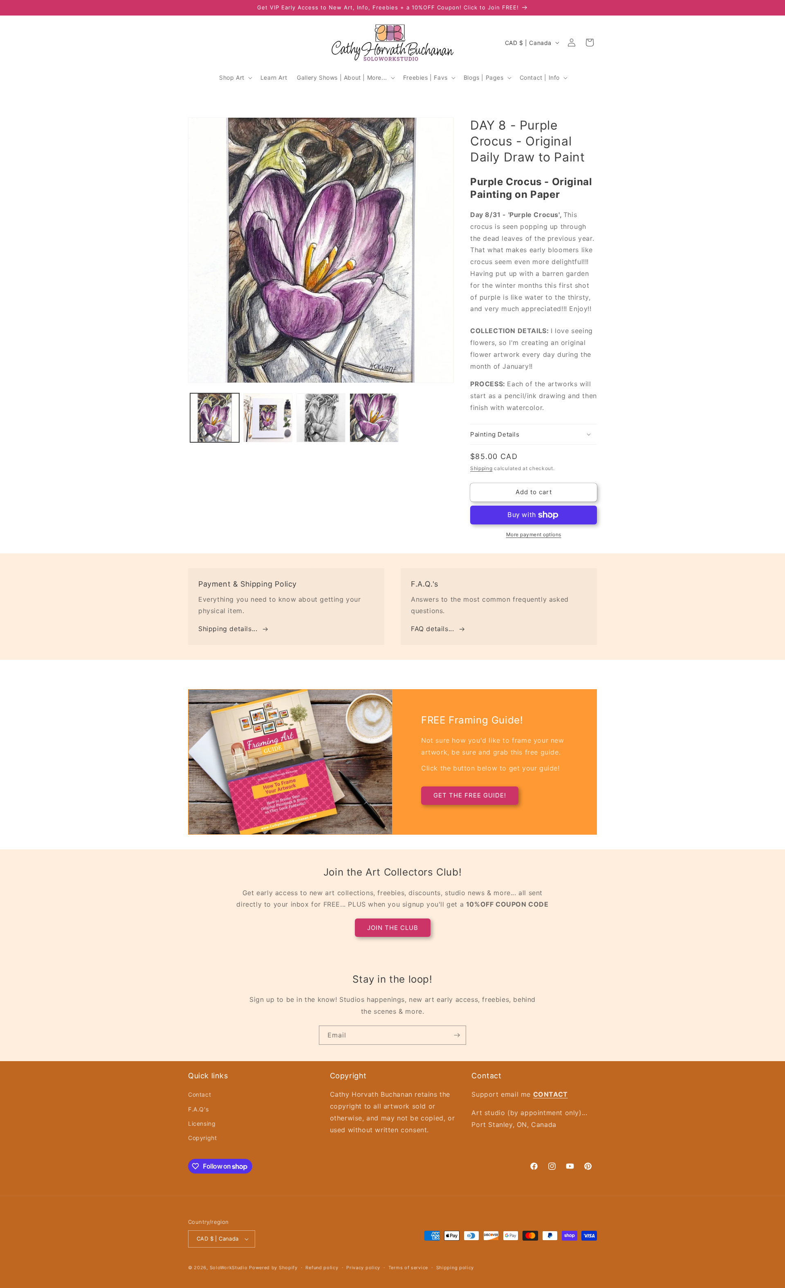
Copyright (202, 1137)
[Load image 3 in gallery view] (320, 417)
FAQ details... (432, 629)
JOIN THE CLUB (392, 928)
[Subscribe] (457, 1035)
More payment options (533, 534)
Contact (199, 1094)
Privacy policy (363, 1267)
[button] (235, 77)
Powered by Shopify (273, 1267)
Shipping (481, 468)
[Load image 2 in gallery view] (267, 417)
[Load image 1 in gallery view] (214, 417)
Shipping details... (227, 629)
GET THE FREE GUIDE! (469, 795)
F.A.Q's (198, 1109)
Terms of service (408, 1267)
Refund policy (321, 1267)
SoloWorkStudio (229, 1267)
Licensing (201, 1123)
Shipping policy (455, 1267)
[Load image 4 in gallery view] (374, 417)
